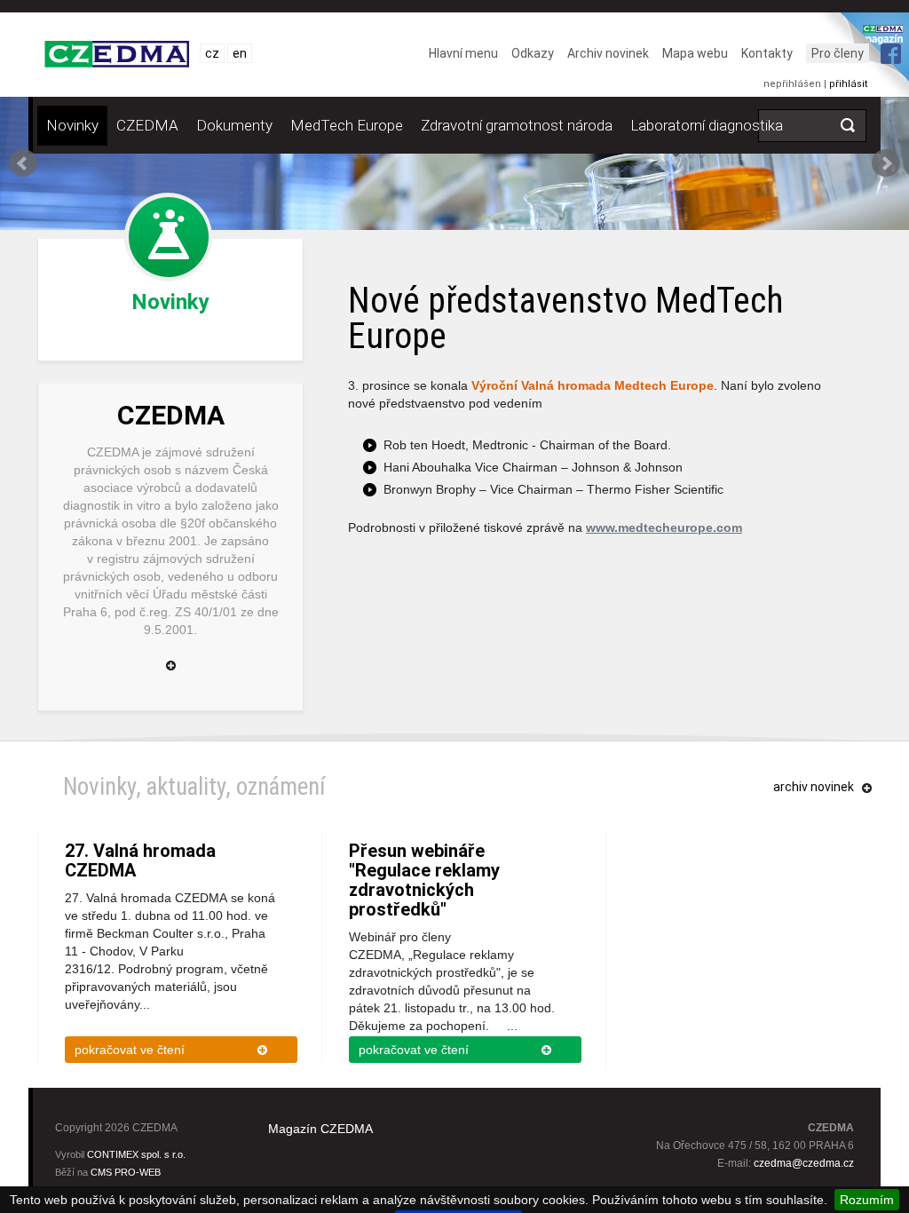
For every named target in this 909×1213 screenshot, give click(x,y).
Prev (23, 163)
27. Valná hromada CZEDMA (140, 860)
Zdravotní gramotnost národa (517, 125)
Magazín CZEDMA (320, 1129)
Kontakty (767, 53)
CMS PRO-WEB (126, 1172)
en (240, 53)
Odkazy (532, 53)
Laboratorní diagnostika (706, 125)
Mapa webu (695, 53)
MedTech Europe (346, 125)
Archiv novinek (608, 53)
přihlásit (848, 84)
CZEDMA (147, 125)
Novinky (72, 125)
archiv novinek (813, 787)
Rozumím (867, 1200)
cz (212, 53)
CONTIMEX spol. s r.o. (136, 1154)
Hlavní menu (463, 53)
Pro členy (837, 53)
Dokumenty (234, 125)
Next (886, 163)
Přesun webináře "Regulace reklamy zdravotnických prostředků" (424, 880)
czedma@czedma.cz (804, 1163)
